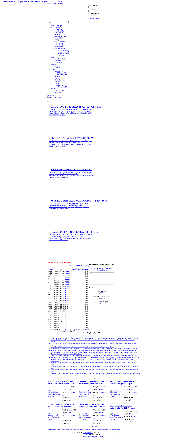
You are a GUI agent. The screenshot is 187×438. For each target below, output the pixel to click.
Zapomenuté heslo (93, 18)
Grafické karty (58, 29)
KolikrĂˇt (74, 269)
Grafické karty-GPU (60, 73)
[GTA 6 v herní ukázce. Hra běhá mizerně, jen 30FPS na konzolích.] (54, 396)
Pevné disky (58, 38)
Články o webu (59, 85)
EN (59, 2)
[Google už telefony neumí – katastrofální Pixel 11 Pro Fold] (116, 419)
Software (53, 64)
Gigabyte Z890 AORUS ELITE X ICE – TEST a (75, 232)
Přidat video (93, 426)
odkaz (67, 271)
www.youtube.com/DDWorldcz (100, 429)
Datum (50, 269)
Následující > (78, 329)
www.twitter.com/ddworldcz (83, 429)
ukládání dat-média (60, 80)
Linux (56, 66)
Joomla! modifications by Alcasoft (93, 436)
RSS (57, 2)
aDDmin (68, 389)
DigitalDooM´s (63, 50)
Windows (57, 68)
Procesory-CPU (59, 71)
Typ (62, 269)
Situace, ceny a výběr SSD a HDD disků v (71, 169)
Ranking (86, 266)
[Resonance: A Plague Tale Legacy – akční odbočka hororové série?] (85, 396)
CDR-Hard (61, 45)
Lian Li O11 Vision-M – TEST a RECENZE (72, 138)
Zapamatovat (95, 13)
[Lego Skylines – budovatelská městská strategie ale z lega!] (116, 396)
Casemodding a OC (60, 48)
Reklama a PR (62, 87)
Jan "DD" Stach (88, 433)
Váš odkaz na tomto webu (116, 429)
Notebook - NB (59, 78)
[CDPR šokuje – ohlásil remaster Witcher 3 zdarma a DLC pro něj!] (85, 419)
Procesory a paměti (60, 36)
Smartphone (58, 92)
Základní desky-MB (60, 75)
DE (61, 2)
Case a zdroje (58, 33)
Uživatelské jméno (93, 5)
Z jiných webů (58, 43)
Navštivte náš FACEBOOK (32, 2)
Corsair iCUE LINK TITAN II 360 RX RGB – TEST (77, 107)
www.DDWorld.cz (51, 429)
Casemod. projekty (64, 54)
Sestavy (56, 40)
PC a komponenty (56, 27)
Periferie (57, 34)
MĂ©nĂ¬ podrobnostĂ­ (75, 266)
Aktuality (53, 69)
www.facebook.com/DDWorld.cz (66, 429)
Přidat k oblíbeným (56, 26)
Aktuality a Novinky (60, 59)
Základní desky (59, 31)
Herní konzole (58, 61)
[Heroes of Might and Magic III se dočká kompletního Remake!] (54, 419)
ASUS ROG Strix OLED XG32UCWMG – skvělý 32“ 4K (79, 200)
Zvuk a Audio (58, 47)
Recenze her (58, 62)
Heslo (93, 9)
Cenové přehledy (59, 41)
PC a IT (133, 416)
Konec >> (86, 329)
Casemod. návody (63, 52)
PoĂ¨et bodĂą (83, 269)
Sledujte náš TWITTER (48, 2)
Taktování (61, 55)
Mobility (53, 89)
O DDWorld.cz (5, 2)
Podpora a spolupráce (17, 2)
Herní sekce (54, 57)
